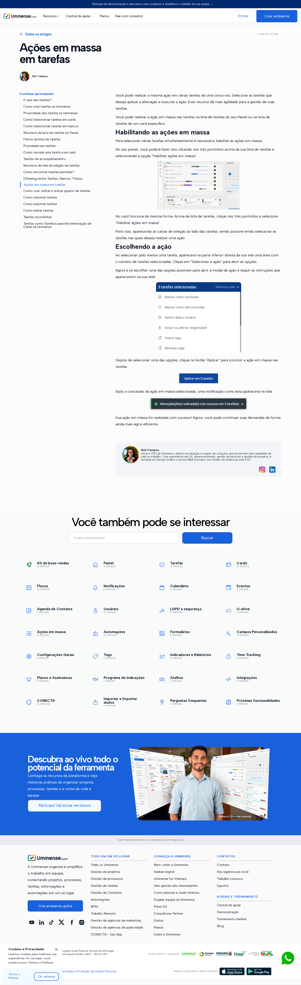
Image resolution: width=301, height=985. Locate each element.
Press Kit (160, 906)
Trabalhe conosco (230, 878)
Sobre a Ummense (167, 934)
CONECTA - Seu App (106, 934)
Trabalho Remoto (103, 913)
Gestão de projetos (105, 871)
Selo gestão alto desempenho (176, 885)
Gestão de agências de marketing (116, 920)
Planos (104, 16)
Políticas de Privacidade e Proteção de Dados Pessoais (79, 971)
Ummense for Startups (170, 878)
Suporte (223, 885)
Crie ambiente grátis (55, 906)
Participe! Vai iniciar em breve (64, 805)
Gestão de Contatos (106, 892)
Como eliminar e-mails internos (176, 892)
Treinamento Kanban (232, 919)
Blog (220, 926)
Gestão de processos (107, 878)
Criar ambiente (276, 16)
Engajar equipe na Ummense (174, 899)
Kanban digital (164, 871)
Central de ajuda (229, 905)
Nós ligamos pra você (233, 871)
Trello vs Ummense (104, 865)
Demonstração (228, 912)
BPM (94, 906)
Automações (100, 899)
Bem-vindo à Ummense (171, 865)
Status (158, 920)
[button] (51, 16)
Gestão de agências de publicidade (117, 927)
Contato (223, 865)
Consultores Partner (168, 913)
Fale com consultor (129, 16)
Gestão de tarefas (104, 885)
